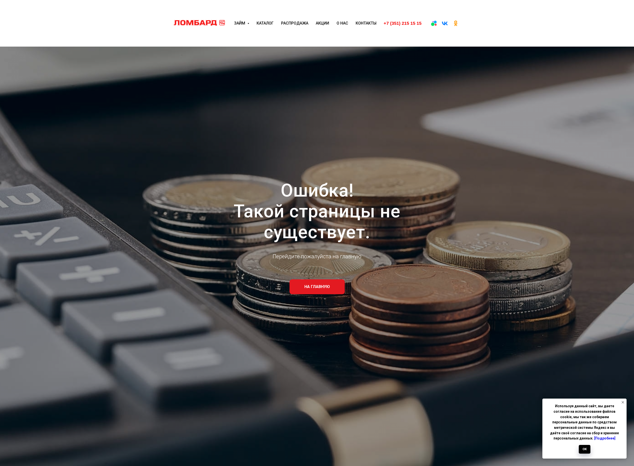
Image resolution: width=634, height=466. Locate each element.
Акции (322, 23)
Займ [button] (240, 23)
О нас (342, 23)
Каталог (265, 23)
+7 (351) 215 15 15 (403, 23)
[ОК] (455, 23)
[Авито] (434, 23)
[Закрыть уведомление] (622, 402)
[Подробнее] (604, 438)
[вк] (445, 23)
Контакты (366, 23)
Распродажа (294, 23)
